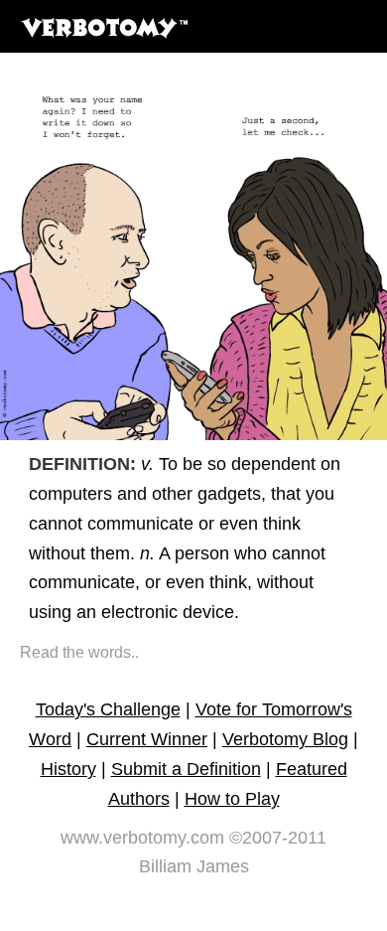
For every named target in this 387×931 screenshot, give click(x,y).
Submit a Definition (186, 769)
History (68, 769)
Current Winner (146, 739)
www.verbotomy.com (142, 838)
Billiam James (194, 866)
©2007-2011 (277, 838)
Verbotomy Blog (285, 739)
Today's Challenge (108, 709)
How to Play (232, 799)
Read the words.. (79, 652)
